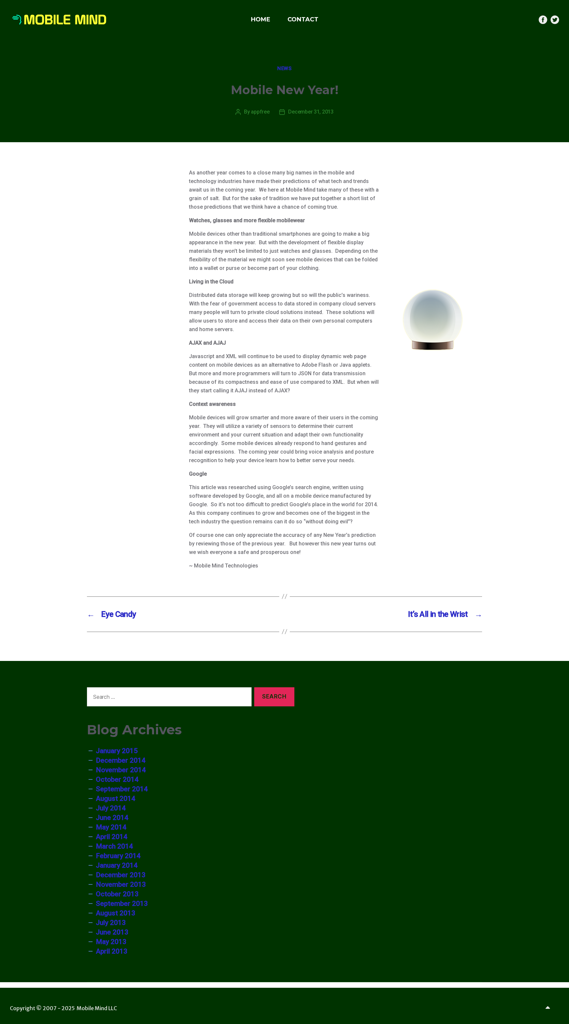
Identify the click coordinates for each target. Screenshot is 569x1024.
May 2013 (111, 942)
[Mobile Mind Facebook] (543, 19)
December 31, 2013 (310, 112)
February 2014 (118, 856)
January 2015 (117, 751)
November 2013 (121, 884)
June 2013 (112, 932)
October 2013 (117, 894)
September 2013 (122, 903)
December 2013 (121, 875)
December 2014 (121, 760)
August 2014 (115, 798)
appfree (260, 112)
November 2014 (121, 770)
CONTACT (302, 19)
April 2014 (111, 837)
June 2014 (112, 818)
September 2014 (122, 789)
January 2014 (117, 865)
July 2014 (111, 808)
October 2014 (117, 779)
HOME (260, 19)
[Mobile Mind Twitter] (555, 19)
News (284, 68)
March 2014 (114, 846)
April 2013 (111, 951)
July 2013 (111, 923)
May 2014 (111, 827)
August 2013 (115, 913)
